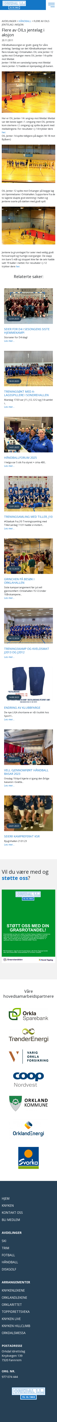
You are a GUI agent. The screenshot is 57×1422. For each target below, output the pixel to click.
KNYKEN (8, 1205)
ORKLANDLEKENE (14, 1297)
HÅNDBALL (25, 21)
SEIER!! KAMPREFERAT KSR (22, 836)
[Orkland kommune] (28, 1105)
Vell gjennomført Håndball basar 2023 (26, 772)
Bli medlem (11, 1220)
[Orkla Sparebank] (28, 1016)
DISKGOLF (9, 1269)
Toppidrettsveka (16, 1311)
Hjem (6, 1198)
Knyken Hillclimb (16, 1326)
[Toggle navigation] (51, 5)
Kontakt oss (12, 1212)
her (4, 132)
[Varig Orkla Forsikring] (28, 1058)
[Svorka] (28, 1159)
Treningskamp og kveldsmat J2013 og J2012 (26, 650)
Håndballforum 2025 (20, 458)
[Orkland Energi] (28, 1131)
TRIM (5, 1248)
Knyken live (11, 1319)
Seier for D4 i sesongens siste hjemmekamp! (27, 331)
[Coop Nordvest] (28, 1081)
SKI (4, 1241)
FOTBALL (8, 1255)
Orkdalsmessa (14, 1333)
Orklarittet (12, 1304)
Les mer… (9, 340)
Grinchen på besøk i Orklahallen (19, 581)
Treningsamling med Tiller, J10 (28, 517)
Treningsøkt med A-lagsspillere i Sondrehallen (26, 393)
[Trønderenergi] (28, 1036)
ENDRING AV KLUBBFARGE (22, 708)
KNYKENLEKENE (13, 1290)
